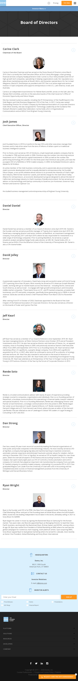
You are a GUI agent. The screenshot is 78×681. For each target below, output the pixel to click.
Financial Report (34, 605)
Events (31, 602)
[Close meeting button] (76, 674)
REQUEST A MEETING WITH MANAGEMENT (58, 677)
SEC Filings (7, 605)
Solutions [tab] (7, 633)
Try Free (66, 3)
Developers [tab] (7, 644)
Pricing (55, 3)
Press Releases (8, 602)
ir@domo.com (42, 583)
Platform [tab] (7, 628)
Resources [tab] (7, 639)
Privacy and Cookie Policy (44, 672)
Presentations (58, 602)
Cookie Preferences (24, 672)
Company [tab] (7, 649)
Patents (58, 672)
